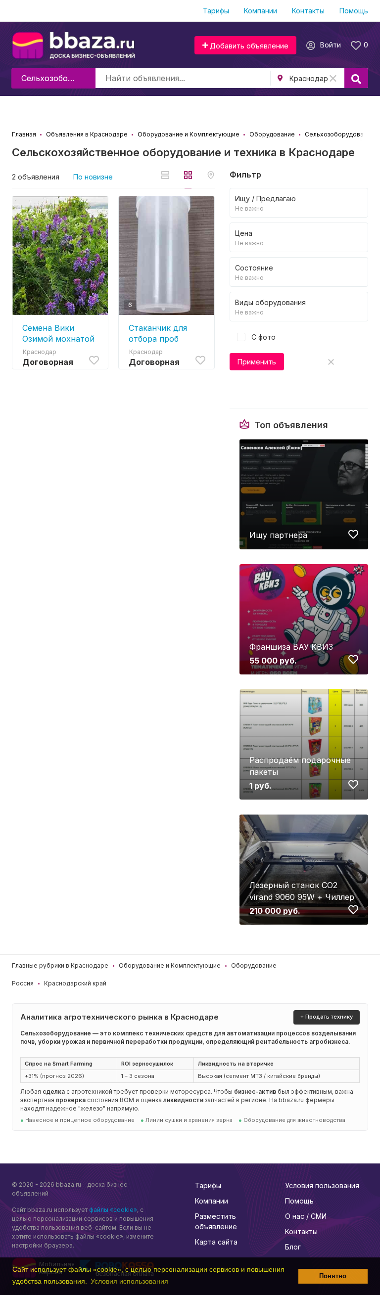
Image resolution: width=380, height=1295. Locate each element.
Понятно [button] (332, 1276)
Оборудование (254, 965)
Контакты (308, 10)
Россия (23, 983)
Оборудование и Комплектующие (170, 965)
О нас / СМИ (306, 1216)
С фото (262, 337)
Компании (260, 10)
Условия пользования (322, 1185)
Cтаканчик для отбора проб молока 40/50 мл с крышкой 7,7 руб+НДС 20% (166, 333)
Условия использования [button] (129, 1281)
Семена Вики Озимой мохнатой (58, 333)
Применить (257, 361)
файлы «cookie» (113, 1209)
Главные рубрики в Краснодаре (60, 965)
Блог (293, 1247)
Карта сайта (216, 1242)
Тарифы (216, 10)
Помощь (353, 10)
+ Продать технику (326, 1016)
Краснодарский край (75, 983)
